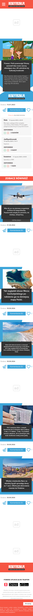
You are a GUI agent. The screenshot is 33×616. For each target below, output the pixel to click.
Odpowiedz (8, 130)
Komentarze (16, 110)
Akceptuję (28, 603)
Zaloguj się (11, 115)
